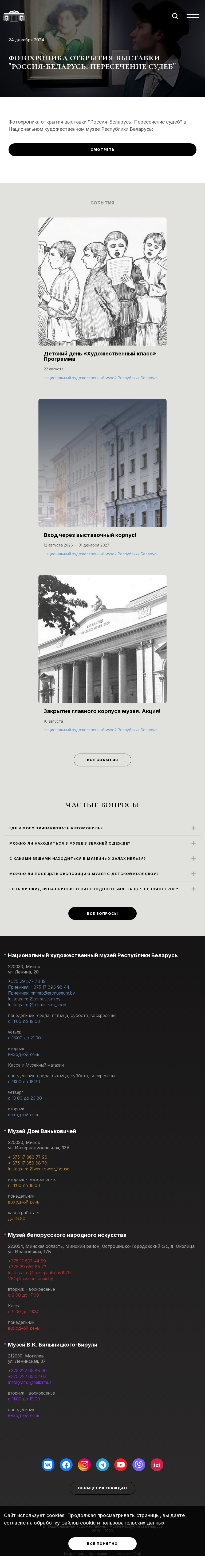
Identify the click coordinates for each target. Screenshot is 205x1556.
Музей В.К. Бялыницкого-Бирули (52, 1344)
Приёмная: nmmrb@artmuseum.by (41, 993)
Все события (102, 760)
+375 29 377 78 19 (27, 981)
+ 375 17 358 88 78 (27, 1163)
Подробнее (58, 377)
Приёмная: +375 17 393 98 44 (38, 987)
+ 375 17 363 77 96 (27, 1157)
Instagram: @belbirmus (30, 1382)
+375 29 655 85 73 (27, 1266)
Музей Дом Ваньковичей (42, 1131)
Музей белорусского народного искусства (67, 1235)
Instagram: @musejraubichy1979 (39, 1272)
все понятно (102, 1543)
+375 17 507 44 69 (27, 1261)
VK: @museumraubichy (30, 1278)
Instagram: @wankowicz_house (38, 1168)
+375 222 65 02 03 (27, 1376)
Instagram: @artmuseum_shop (37, 1004)
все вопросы (102, 913)
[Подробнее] (102, 304)
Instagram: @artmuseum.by (34, 998)
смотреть (102, 149)
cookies (55, 1515)
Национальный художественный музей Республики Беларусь (93, 955)
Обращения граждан (102, 1488)
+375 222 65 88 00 (27, 1370)
